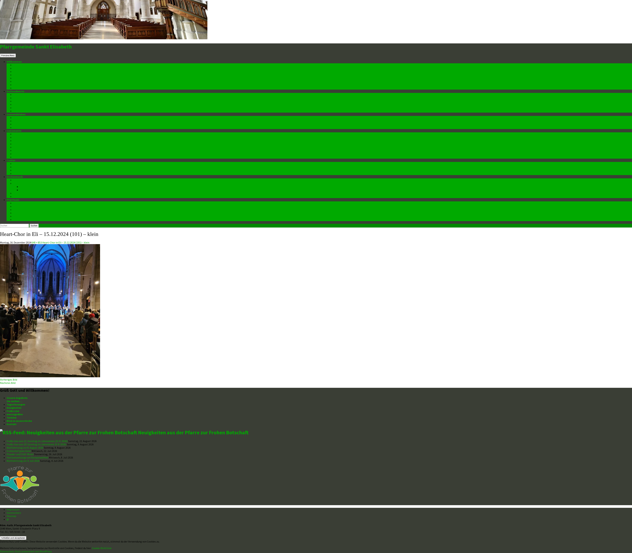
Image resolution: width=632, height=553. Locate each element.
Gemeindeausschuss (25, 213)
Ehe (15, 147)
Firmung (18, 137)
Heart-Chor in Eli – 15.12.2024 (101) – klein (65, 242)
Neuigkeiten (20, 65)
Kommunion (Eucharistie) (28, 140)
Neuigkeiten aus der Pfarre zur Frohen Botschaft (193, 432)
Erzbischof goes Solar (19, 451)
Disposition (26, 186)
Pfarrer (17, 203)
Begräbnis (19, 157)
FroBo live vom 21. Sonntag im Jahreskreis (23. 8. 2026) (37, 441)
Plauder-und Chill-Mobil (20, 454)
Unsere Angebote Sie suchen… (17, 399)
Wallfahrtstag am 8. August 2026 (25, 447)
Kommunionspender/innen (29, 107)
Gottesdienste (15, 91)
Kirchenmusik (15, 176)
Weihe (16, 150)
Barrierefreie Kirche (25, 81)
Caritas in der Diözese (26, 170)
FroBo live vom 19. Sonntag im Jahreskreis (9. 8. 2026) (36, 444)
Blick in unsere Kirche (26, 78)
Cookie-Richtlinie (102, 548)
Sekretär (18, 209)
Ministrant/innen (23, 111)
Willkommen (14, 61)
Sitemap (11, 516)
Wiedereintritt (21, 127)
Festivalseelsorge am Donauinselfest (27, 457)
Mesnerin (18, 219)
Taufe (16, 134)
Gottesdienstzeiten (25, 94)
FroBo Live (19, 68)
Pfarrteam (13, 199)
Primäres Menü (7, 55)
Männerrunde (21, 120)
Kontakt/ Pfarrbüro (24, 84)
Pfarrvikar (19, 206)
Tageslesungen (16, 404)
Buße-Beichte (21, 143)
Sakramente (14, 130)
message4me (21, 71)
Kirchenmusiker (22, 196)
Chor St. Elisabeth (24, 180)
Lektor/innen (20, 104)
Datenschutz (20, 88)
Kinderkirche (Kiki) (24, 97)
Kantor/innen (21, 101)
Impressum (13, 509)
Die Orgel (18, 183)
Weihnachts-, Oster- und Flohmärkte (35, 173)
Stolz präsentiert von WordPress (33, 551)
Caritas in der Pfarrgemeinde (30, 163)
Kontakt (11, 424)
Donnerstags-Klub (24, 124)
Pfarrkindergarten (24, 117)
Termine (18, 74)
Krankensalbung (23, 153)
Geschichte (26, 190)
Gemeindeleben (16, 114)
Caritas (11, 160)
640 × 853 (37, 242)
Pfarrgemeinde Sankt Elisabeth (36, 46)
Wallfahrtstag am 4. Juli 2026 (23, 460)
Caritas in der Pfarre (25, 166)
